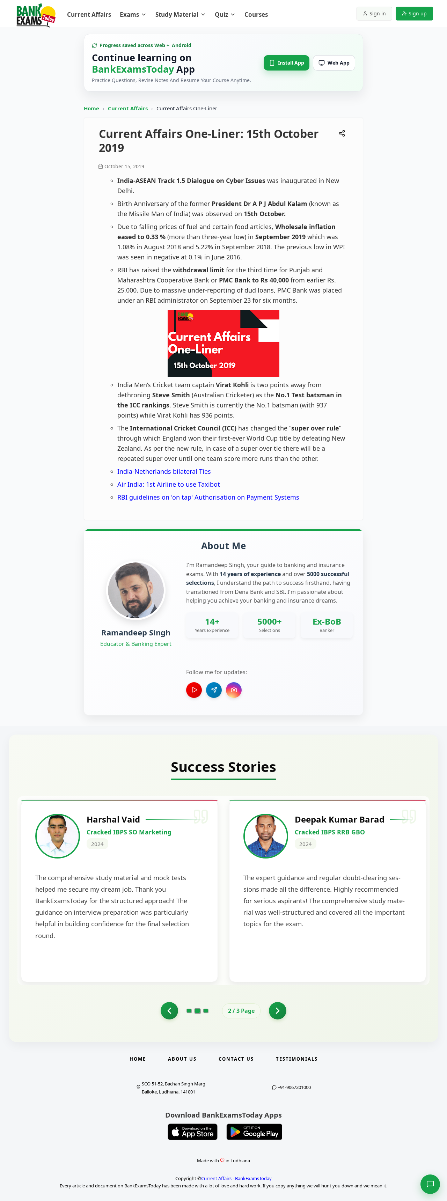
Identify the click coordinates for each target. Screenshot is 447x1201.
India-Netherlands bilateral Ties (164, 471)
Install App (291, 62)
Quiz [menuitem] (221, 14)
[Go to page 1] (188, 1011)
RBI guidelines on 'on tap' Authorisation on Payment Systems (208, 497)
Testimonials (297, 1059)
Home (91, 108)
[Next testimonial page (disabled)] (277, 1010)
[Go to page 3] (205, 1011)
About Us (182, 1059)
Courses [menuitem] (256, 14)
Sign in (377, 13)
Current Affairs (128, 108)
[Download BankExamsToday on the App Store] (193, 1131)
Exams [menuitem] (129, 14)
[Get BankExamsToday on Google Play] (254, 1131)
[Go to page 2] (169, 1010)
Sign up (418, 13)
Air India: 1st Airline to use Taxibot (168, 484)
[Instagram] (234, 690)
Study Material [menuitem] (176, 14)
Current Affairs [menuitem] (89, 14)
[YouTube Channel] (194, 690)
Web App (339, 62)
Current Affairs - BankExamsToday (236, 1178)
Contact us (236, 1059)
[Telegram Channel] (214, 690)
